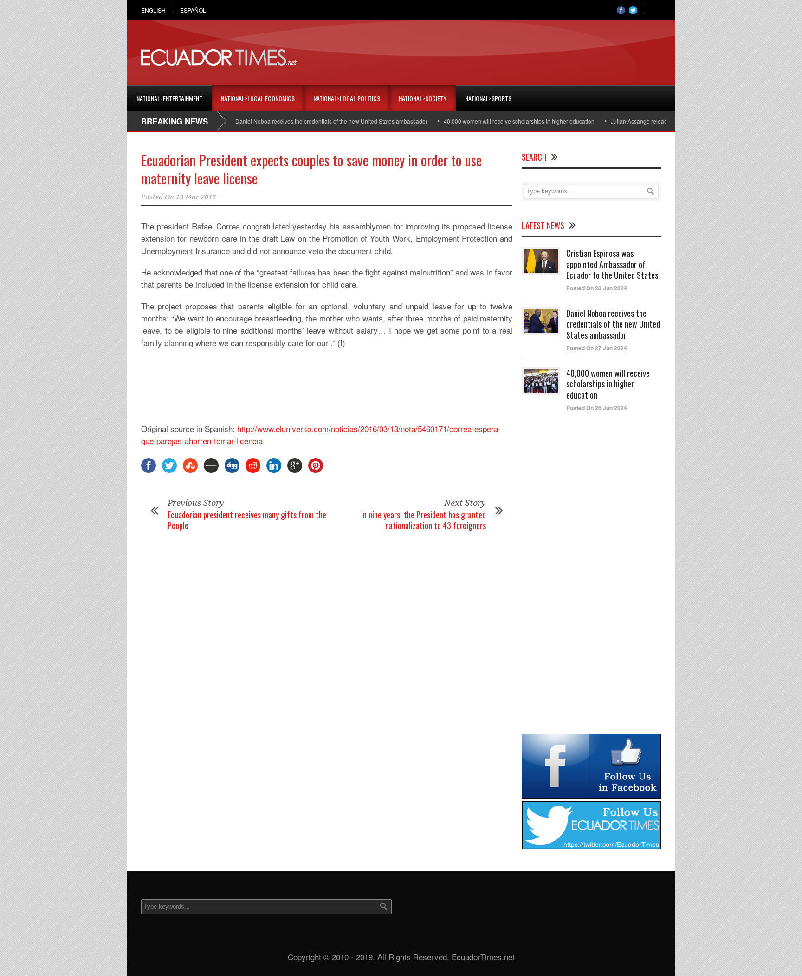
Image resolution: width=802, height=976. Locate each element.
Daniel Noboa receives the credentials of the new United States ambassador (312, 121)
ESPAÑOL (193, 10)
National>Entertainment (169, 98)
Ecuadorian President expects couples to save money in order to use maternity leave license (311, 169)
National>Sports (488, 98)
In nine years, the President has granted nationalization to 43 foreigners (423, 520)
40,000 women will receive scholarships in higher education (499, 121)
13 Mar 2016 (196, 197)
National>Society (422, 98)
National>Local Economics (258, 98)
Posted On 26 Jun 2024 (596, 408)
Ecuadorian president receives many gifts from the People (247, 520)
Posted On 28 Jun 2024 (596, 288)
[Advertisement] (492, 58)
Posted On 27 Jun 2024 (596, 348)
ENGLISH (153, 10)
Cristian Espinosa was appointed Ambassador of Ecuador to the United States (612, 264)
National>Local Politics (346, 98)
